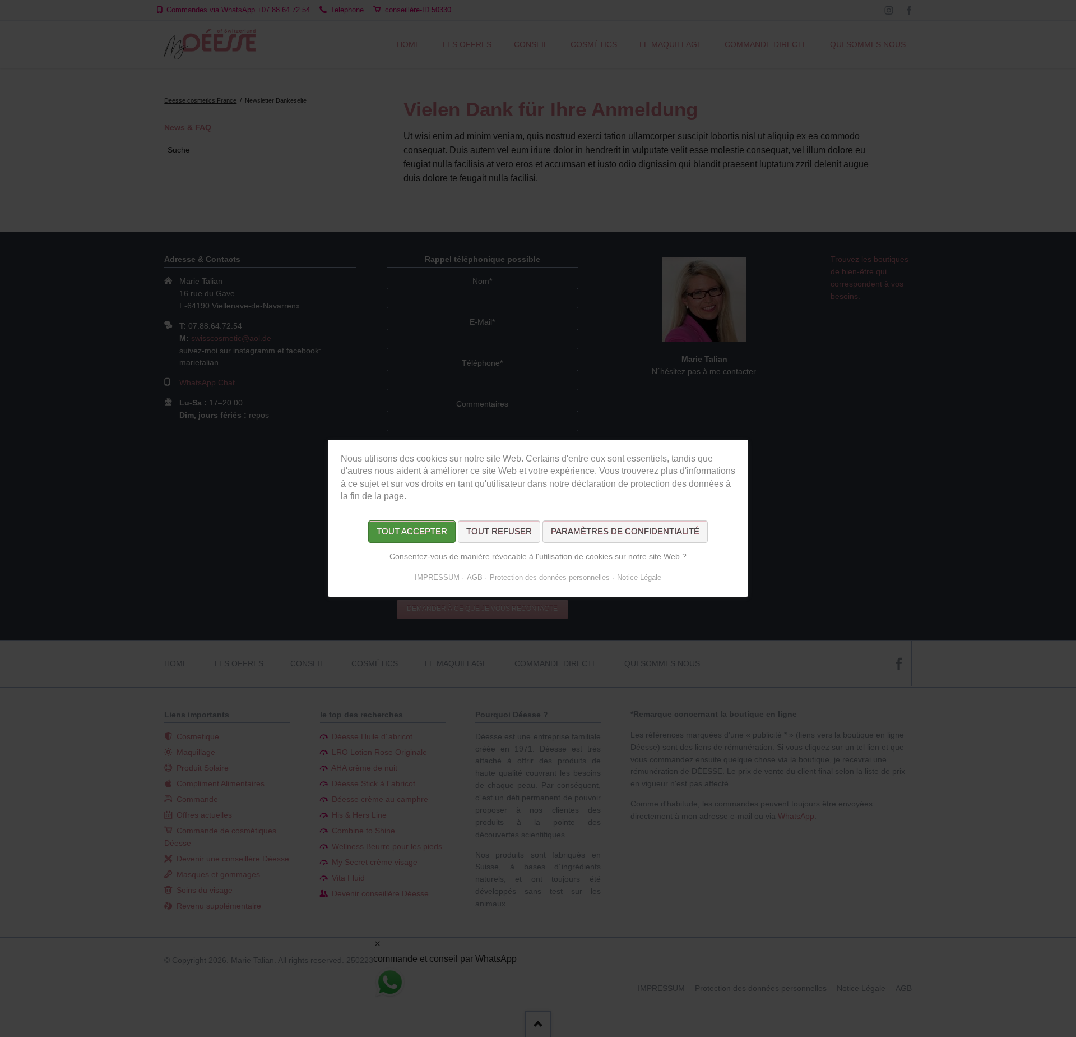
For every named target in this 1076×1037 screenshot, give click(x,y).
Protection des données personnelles (550, 578)
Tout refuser (499, 532)
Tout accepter (412, 532)
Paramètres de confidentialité (625, 532)
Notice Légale (639, 578)
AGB (475, 578)
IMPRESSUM (437, 578)
